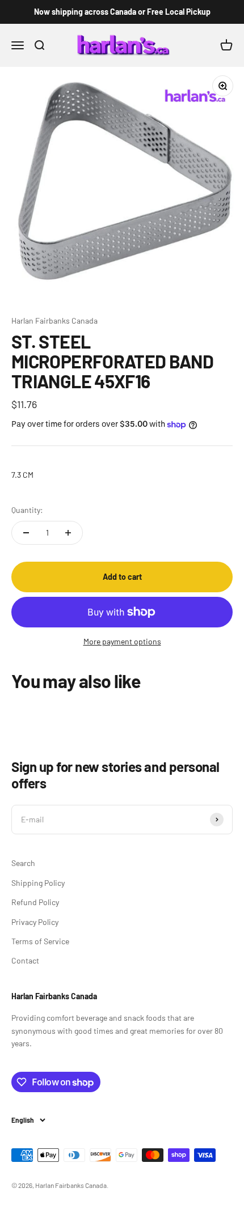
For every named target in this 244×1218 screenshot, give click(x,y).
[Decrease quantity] (26, 532)
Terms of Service (40, 941)
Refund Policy (35, 902)
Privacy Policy (34, 922)
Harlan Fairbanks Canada (54, 320)
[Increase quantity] (68, 532)
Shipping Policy (38, 883)
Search (23, 863)
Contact (25, 960)
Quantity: (27, 510)
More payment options (122, 641)
